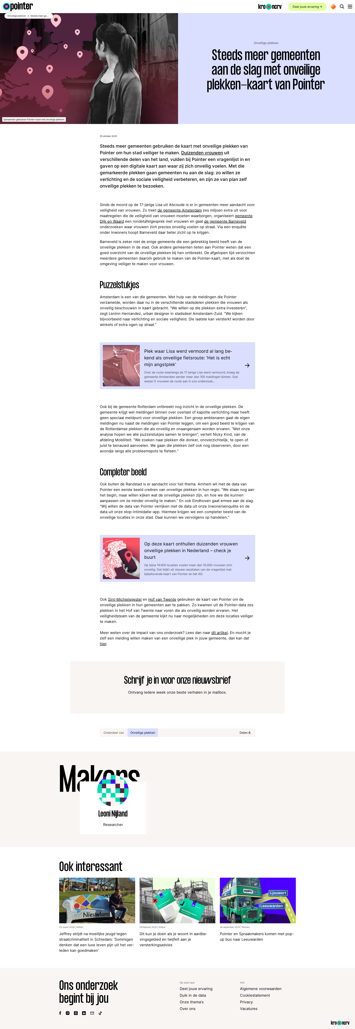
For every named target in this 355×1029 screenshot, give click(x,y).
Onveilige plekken (266, 43)
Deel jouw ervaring (306, 6)
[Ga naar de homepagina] (18, 6)
